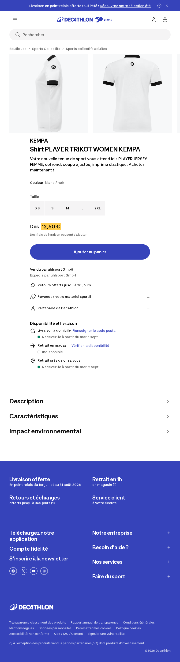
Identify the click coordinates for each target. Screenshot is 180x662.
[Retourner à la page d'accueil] (84, 20)
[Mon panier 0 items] (165, 19)
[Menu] (15, 19)
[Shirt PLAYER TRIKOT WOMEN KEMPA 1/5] (48, 93)
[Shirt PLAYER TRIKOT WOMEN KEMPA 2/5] (132, 93)
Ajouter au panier (90, 252)
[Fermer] (167, 5)
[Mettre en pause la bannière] (159, 5)
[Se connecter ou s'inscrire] (153, 19)
